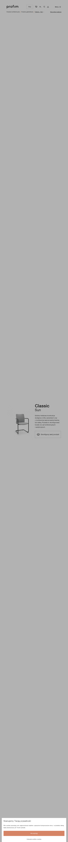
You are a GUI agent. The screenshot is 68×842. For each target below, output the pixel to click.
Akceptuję (34, 833)
